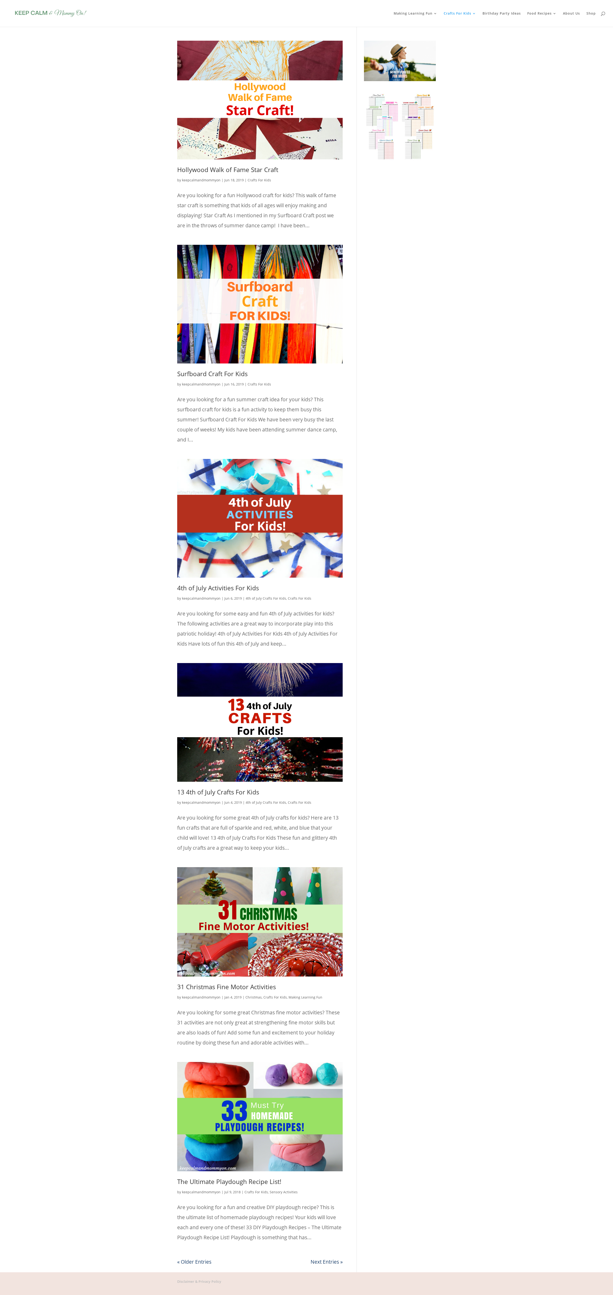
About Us (571, 14)
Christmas (253, 997)
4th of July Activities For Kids (218, 588)
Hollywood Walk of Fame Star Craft (227, 169)
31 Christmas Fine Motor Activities (226, 986)
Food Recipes (539, 14)
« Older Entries (194, 1261)
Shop (591, 14)
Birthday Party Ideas (501, 14)
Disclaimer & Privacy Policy (199, 1281)
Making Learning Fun (413, 14)
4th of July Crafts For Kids (266, 598)
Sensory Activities (284, 1192)
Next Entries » (327, 1261)
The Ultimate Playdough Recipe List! (229, 1181)
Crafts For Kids (457, 14)
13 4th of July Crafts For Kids (218, 792)
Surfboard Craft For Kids (212, 373)
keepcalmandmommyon (201, 180)
